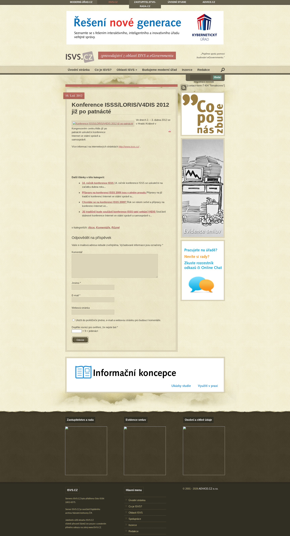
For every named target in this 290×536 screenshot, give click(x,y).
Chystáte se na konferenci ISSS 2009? (104, 202)
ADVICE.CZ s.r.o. (208, 488)
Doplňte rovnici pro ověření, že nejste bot (95, 327)
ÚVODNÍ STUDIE (177, 2)
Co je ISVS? (103, 69)
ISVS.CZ (113, 2)
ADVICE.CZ (209, 2)
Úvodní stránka (79, 69)
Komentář (77, 252)
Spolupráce (135, 518)
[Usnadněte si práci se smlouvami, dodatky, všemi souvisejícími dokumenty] (145, 474)
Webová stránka (81, 307)
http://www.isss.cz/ (129, 146)
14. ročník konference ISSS (98, 183)
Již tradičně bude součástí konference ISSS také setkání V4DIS (119, 211)
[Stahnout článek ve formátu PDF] (169, 131)
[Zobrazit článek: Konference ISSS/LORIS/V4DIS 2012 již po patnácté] (103, 123)
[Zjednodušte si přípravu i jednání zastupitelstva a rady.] (86, 474)
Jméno (76, 283)
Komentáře (103, 227)
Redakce (203, 69)
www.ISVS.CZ (94, 527)
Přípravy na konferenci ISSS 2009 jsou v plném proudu (114, 192)
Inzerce (187, 69)
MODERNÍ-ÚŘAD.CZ (81, 2)
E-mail (76, 295)
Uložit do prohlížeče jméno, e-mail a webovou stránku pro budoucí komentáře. (118, 320)
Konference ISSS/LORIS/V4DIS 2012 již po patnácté (120, 108)
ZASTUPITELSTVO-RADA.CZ (145, 4)
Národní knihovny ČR (82, 513)
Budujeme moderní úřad (159, 69)
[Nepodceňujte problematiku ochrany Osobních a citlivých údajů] (204, 474)
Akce (91, 227)
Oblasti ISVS (127, 69)
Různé (115, 227)
